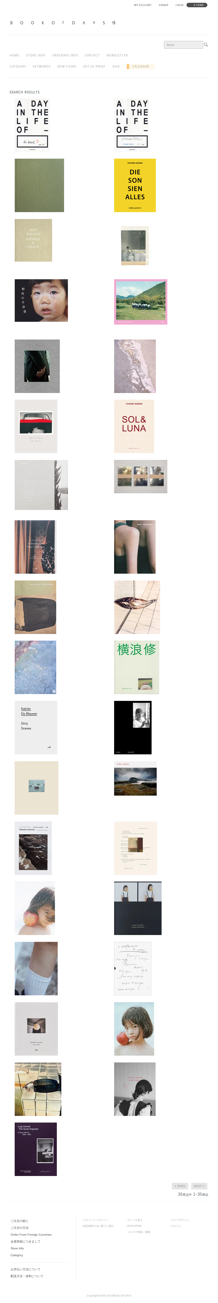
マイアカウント (180, 1220)
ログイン (176, 1226)
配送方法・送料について (27, 1276)
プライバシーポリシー (96, 1220)
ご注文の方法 (20, 1227)
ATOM (138, 1226)
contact (92, 55)
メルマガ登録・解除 (138, 1232)
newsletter (117, 55)
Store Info (17, 1248)
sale (116, 66)
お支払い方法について (25, 1269)
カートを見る (135, 1220)
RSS (130, 1226)
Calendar (139, 66)
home (14, 55)
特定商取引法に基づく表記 (98, 1226)
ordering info (65, 55)
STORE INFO (36, 55)
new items (66, 66)
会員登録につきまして (25, 1241)
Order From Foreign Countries (31, 1234)
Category (18, 66)
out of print (94, 66)
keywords (41, 66)
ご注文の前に (20, 1221)
